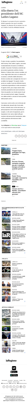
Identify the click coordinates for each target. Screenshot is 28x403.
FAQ (24, 380)
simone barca (4, 133)
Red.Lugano (16, 52)
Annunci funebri (16, 381)
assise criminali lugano (6, 131)
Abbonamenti (4, 380)
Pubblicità (10, 381)
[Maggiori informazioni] (21, 57)
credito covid (15, 131)
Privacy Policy (5, 383)
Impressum (16, 380)
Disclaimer (10, 380)
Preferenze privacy (22, 383)
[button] (4, 387)
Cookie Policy (13, 383)
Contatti (20, 380)
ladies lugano (21, 131)
